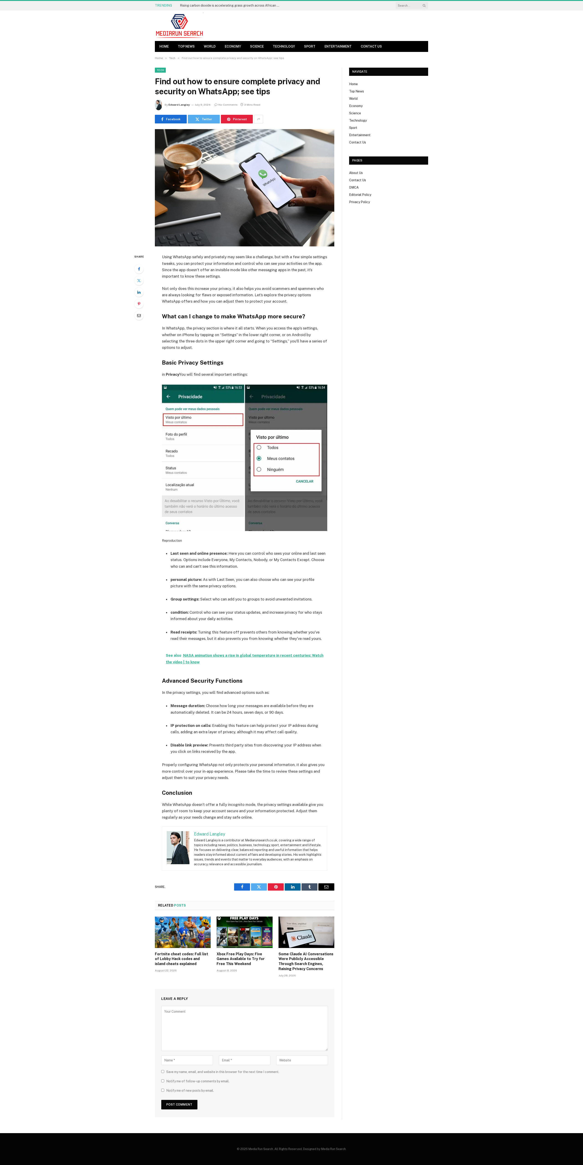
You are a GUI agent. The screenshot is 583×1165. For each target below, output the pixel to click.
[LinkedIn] (138, 292)
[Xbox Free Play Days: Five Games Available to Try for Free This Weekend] (244, 932)
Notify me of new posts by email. (190, 1090)
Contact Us (371, 46)
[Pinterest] (138, 303)
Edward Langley (179, 104)
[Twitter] (138, 280)
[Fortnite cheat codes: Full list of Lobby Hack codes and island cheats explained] (183, 932)
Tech (160, 70)
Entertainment (338, 46)
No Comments (228, 104)
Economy (233, 46)
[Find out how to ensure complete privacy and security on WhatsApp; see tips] (244, 187)
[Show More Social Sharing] (258, 119)
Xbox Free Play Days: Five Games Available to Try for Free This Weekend (241, 959)
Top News (186, 46)
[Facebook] (138, 268)
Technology (284, 46)
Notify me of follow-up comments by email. (197, 1081)
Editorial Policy (360, 195)
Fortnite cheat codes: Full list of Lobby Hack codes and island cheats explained (231, 5)
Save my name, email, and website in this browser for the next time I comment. (222, 1072)
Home (164, 46)
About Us (356, 173)
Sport (309, 46)
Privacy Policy (359, 202)
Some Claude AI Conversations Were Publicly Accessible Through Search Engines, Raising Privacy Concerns (306, 961)
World (210, 46)
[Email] (138, 315)
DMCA (354, 187)
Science (257, 46)
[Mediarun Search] (180, 25)
